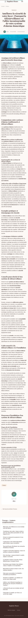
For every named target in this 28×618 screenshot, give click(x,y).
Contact (18, 610)
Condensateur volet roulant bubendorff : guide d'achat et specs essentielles (12, 542)
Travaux (7, 6)
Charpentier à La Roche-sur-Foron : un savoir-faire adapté (12, 593)
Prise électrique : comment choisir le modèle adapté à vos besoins (13, 555)
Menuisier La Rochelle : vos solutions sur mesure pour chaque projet (12, 578)
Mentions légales (11, 610)
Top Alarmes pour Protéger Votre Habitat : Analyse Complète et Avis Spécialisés (13, 564)
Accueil (2, 6)
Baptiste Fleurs (11, 1)
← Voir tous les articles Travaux (9, 509)
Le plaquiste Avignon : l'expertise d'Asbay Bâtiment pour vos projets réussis (12, 560)
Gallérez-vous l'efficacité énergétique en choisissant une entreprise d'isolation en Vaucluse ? (12, 583)
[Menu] (22, 1)
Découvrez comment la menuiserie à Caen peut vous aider (13, 537)
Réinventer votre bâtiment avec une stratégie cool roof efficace (13, 527)
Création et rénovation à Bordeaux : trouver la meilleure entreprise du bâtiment (14, 551)
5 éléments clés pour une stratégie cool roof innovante (13, 588)
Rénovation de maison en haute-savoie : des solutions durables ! (13, 569)
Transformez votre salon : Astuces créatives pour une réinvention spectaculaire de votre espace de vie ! (13, 533)
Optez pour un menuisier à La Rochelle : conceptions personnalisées (12, 573)
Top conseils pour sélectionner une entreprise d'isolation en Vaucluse (14, 547)
